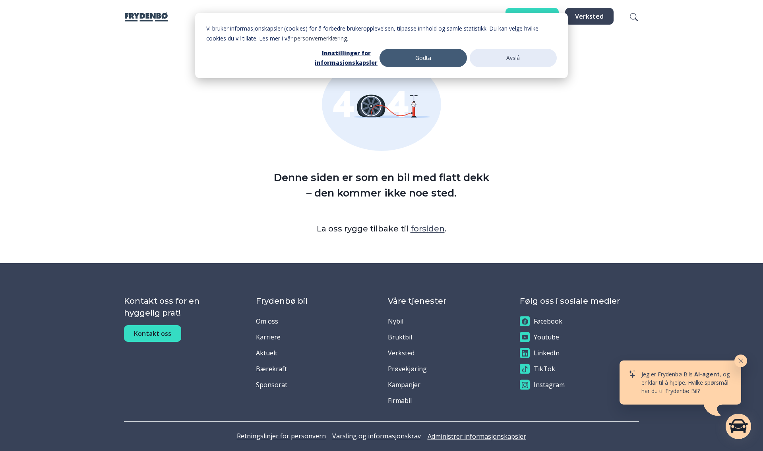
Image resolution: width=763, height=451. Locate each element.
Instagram (549, 384)
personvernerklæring (320, 38)
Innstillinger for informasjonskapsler (346, 58)
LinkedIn (547, 353)
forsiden (428, 228)
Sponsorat (271, 384)
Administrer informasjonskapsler (477, 436)
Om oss (267, 321)
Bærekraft (271, 368)
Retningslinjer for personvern (281, 436)
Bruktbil (400, 337)
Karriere (268, 337)
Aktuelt (266, 353)
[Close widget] (740, 361)
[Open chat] (738, 426)
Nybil (395, 321)
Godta (423, 58)
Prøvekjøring (407, 368)
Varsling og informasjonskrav (376, 436)
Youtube (546, 337)
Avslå (513, 58)
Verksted (589, 16)
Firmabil (400, 400)
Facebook (548, 321)
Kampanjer (404, 384)
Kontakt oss (152, 333)
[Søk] (629, 16)
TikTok (544, 368)
